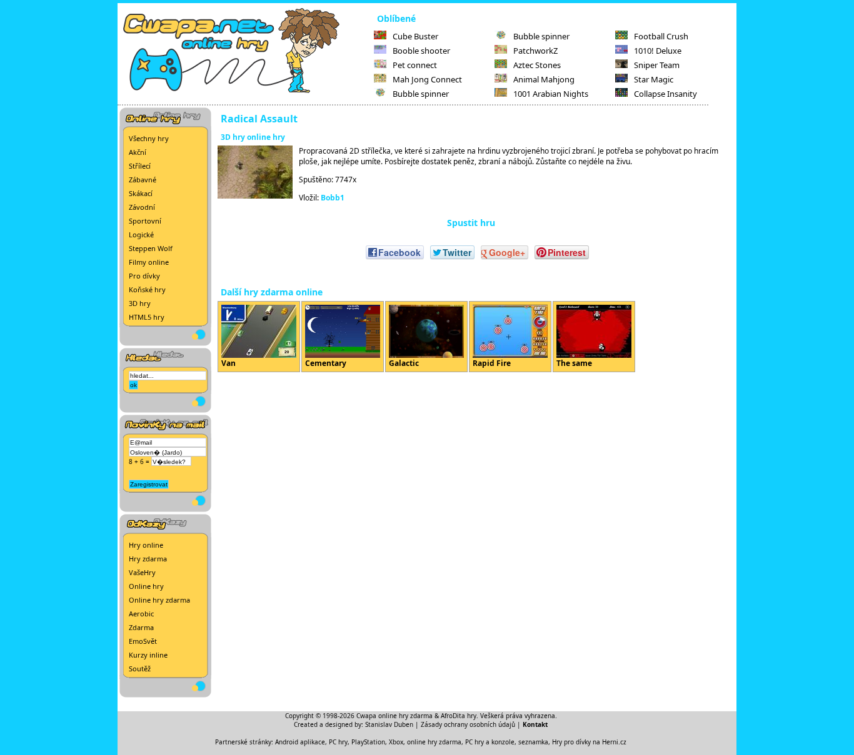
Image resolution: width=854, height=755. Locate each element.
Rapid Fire (492, 363)
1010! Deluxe (657, 50)
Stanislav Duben (389, 724)
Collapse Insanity (665, 93)
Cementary (325, 363)
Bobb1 (332, 197)
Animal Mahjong (544, 79)
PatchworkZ (535, 50)
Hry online (146, 545)
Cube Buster (415, 36)
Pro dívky (144, 275)
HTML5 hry (146, 317)
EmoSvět (143, 641)
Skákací (141, 193)
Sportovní (145, 220)
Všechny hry (149, 138)
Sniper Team (657, 65)
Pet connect (415, 65)
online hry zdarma (434, 742)
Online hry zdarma (159, 599)
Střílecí (140, 165)
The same (574, 363)
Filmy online (149, 262)
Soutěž (140, 668)
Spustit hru (471, 223)
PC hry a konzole (490, 742)
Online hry (146, 586)
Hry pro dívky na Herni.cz (589, 742)
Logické (141, 234)
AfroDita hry (458, 715)
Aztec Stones (537, 65)
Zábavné (142, 179)
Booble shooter (421, 50)
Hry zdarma (148, 558)
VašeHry (142, 572)
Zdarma (141, 627)
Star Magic (653, 79)
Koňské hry (147, 289)
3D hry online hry (253, 137)
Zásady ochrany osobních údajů (468, 724)
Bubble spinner (421, 93)
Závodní (142, 207)
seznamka (533, 742)
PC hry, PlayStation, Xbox (366, 742)
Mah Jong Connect (427, 79)
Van (228, 363)
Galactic (404, 363)
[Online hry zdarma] (246, 91)
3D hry (140, 303)
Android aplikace (300, 742)
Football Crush (661, 36)
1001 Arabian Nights (550, 93)
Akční (137, 152)
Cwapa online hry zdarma (394, 715)
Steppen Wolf (151, 248)
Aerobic (141, 613)
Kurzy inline (148, 654)
